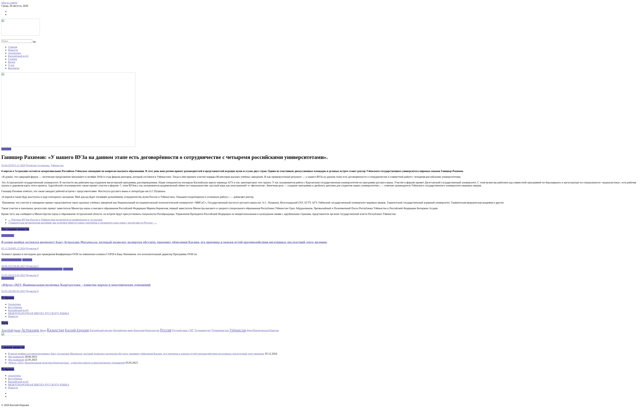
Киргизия (139, 330)
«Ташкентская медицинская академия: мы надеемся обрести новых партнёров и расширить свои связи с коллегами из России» (82, 222)
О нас (11, 65)
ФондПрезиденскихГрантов (263, 330)
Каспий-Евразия (77, 330)
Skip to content (9, 2)
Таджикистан (202, 330)
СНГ (191, 330)
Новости (13, 50)
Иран (43, 330)
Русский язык (180, 330)
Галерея (12, 59)
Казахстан (55, 330)
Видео (11, 62)
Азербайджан (11, 330)
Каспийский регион (101, 330)
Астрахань (43, 165)
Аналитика (14, 53)
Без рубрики (15, 307)
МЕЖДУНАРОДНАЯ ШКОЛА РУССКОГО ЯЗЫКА (31, 269)
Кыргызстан (152, 330)
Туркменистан (220, 330)
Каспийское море (123, 330)
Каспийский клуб (18, 56)
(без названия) (16, 356)
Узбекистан (57, 165)
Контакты (13, 68)
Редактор (31, 165)
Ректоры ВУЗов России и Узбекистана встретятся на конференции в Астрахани (55, 219)
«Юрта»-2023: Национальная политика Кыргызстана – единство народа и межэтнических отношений (76, 285)
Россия (165, 330)
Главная (12, 47)
